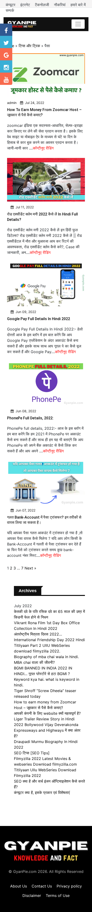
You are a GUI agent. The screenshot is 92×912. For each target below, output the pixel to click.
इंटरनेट (25, 4)
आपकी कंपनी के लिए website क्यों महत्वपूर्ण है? (47, 713)
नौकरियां (60, 4)
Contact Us (42, 886)
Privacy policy (69, 886)
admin (12, 103)
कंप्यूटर (11, 4)
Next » (30, 568)
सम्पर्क (10, 10)
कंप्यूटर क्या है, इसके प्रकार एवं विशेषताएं (42, 792)
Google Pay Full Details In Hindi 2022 (38, 319)
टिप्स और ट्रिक (29, 45)
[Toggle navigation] (78, 24)
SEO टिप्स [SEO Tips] (32, 753)
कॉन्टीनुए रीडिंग (43, 148)
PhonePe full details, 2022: (30, 418)
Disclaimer (31, 895)
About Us (18, 886)
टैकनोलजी (42, 4)
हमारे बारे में (78, 4)
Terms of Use (58, 895)
